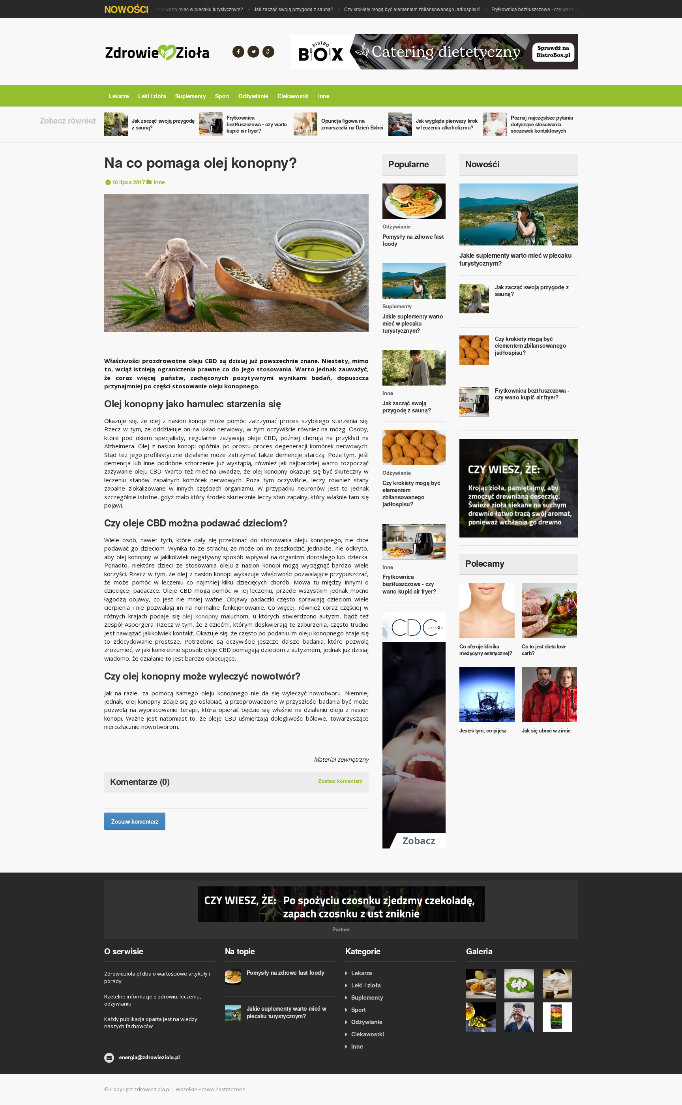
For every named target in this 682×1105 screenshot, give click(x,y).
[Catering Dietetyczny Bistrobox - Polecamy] (434, 51)
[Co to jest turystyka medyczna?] (560, 983)
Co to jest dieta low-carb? (544, 649)
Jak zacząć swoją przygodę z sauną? (280, 9)
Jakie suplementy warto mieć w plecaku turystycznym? (172, 9)
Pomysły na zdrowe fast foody (413, 239)
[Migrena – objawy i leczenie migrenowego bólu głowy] (521, 1017)
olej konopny (200, 616)
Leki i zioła (152, 96)
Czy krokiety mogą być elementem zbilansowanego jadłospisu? (399, 9)
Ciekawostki (293, 96)
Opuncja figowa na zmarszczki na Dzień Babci (352, 124)
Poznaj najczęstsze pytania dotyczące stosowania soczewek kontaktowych (542, 124)
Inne (323, 96)
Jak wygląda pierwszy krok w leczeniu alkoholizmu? (447, 124)
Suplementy (190, 96)
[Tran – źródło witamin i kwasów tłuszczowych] (483, 1017)
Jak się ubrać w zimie (546, 730)
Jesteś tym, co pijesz (483, 730)
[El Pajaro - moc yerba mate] (560, 1017)
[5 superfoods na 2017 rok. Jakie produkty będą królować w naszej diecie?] (483, 983)
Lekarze (119, 96)
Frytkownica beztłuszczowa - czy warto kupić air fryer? (536, 9)
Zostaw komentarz (340, 781)
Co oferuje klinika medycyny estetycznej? (485, 649)
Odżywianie (253, 96)
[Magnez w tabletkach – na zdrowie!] (521, 983)
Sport (222, 96)
